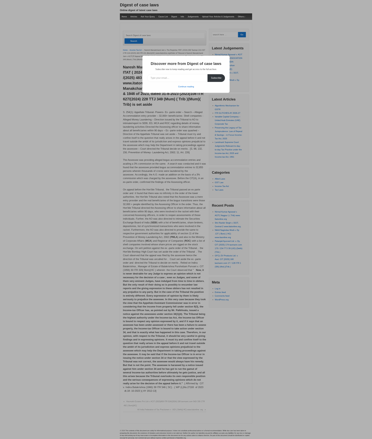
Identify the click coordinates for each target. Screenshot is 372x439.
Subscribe (216, 78)
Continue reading (186, 86)
